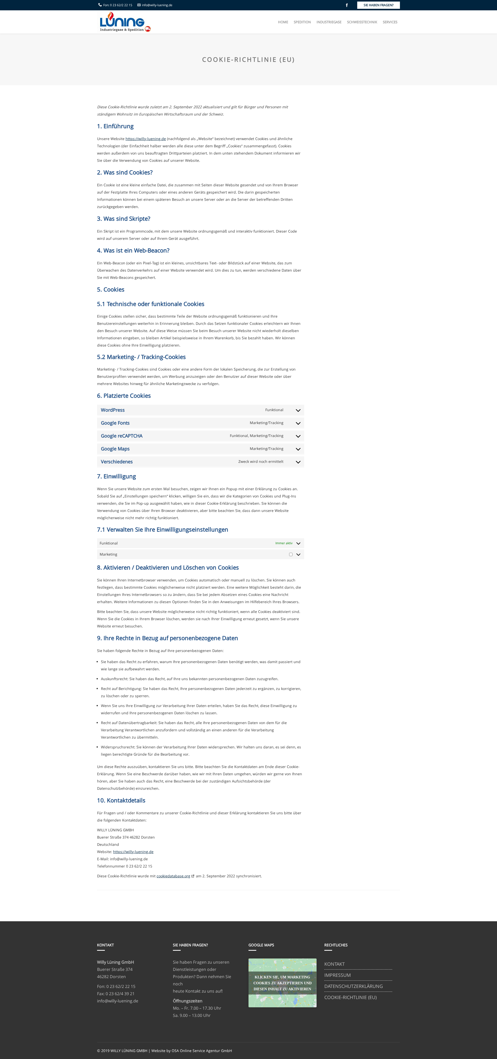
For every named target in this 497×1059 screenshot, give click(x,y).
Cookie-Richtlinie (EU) (350, 997)
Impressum (337, 975)
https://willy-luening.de (146, 138)
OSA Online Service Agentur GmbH (202, 1050)
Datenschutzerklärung (353, 986)
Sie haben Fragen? (378, 5)
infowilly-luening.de (157, 5)
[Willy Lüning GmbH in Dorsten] (124, 22)
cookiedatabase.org (173, 875)
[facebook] (347, 5)
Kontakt (193, 991)
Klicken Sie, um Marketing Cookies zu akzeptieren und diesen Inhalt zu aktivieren (282, 983)
